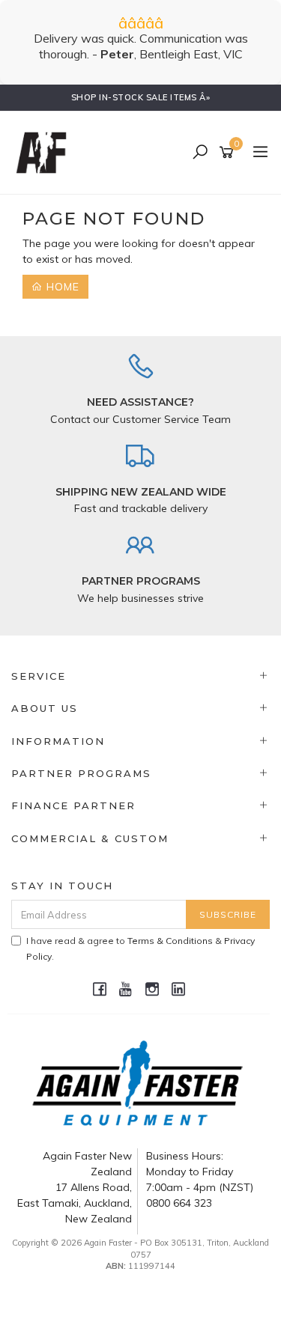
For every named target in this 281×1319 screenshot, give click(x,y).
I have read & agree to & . (140, 948)
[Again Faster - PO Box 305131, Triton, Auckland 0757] (45, 152)
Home (61, 286)
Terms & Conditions (170, 940)
